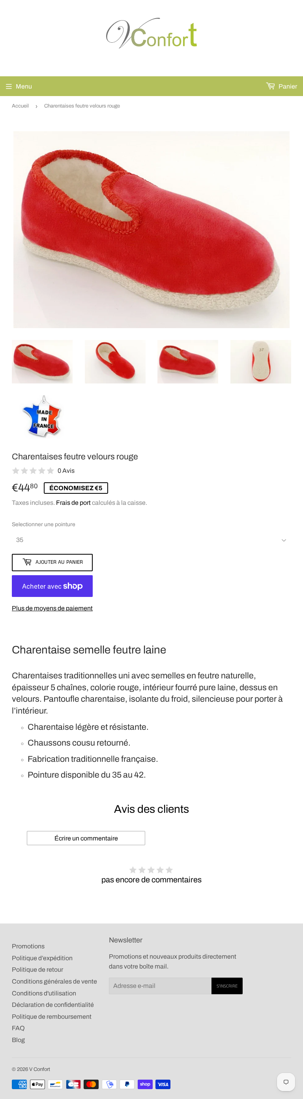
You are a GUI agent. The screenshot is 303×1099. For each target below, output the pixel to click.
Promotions (28, 946)
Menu (24, 86)
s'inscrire (227, 986)
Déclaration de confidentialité (53, 1004)
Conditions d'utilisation (44, 993)
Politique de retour (37, 969)
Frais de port (73, 502)
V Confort (39, 1069)
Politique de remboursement (52, 1016)
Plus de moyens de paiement (52, 608)
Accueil (20, 106)
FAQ (18, 1028)
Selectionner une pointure (43, 524)
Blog (18, 1040)
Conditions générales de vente (54, 981)
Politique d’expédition (42, 958)
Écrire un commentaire (86, 838)
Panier (287, 86)
